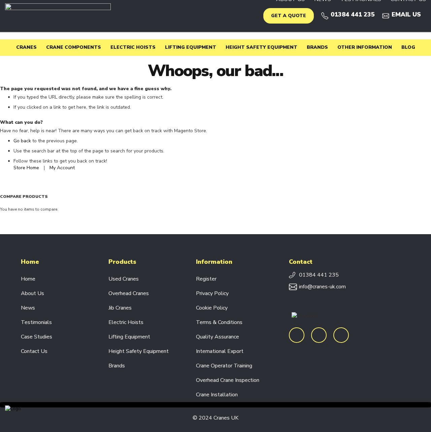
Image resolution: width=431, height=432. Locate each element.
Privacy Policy (212, 293)
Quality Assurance (217, 336)
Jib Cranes (120, 308)
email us (406, 14)
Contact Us (34, 351)
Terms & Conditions (219, 322)
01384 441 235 (353, 14)
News (28, 308)
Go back (22, 141)
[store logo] (58, 16)
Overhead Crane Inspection (227, 380)
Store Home (26, 168)
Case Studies (36, 336)
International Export (219, 351)
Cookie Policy (212, 308)
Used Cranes (123, 279)
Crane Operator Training (224, 365)
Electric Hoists (125, 322)
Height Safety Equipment (138, 351)
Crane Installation (217, 394)
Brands (116, 365)
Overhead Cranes (128, 293)
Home (28, 279)
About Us (32, 293)
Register (206, 279)
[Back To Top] (215, 404)
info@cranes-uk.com (322, 287)
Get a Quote (288, 15)
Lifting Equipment (129, 336)
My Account (62, 168)
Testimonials (36, 322)
